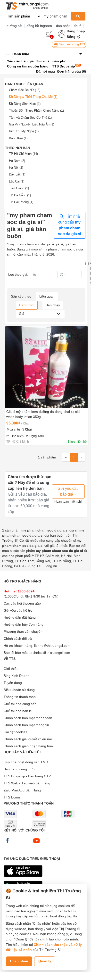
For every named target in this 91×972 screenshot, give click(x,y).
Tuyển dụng (13, 683)
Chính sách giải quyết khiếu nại (28, 739)
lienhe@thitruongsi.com (52, 646)
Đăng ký (73, 37)
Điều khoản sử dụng (19, 690)
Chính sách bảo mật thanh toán (28, 718)
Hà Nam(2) (17, 161)
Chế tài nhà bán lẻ (18, 711)
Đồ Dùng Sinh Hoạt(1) (25, 104)
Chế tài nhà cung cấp (20, 704)
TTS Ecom (12, 797)
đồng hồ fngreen (39, 26)
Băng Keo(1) (18, 138)
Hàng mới (26, 305)
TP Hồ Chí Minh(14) (23, 154)
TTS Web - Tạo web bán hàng (27, 783)
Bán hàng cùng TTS (71, 44)
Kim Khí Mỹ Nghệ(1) (24, 131)
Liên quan (47, 296)
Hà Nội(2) (16, 167)
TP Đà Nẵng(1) (20, 195)
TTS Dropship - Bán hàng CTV (27, 776)
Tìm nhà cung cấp (69, 225)
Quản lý (44, 961)
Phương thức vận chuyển (23, 631)
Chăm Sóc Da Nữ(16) (24, 90)
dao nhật (63, 26)
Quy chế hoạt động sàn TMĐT (27, 762)
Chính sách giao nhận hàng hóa (28, 746)
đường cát (14, 26)
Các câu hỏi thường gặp (22, 603)
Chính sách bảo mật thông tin (26, 725)
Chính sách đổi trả (18, 638)
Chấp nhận (19, 961)
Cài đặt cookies (15, 732)
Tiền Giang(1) (19, 188)
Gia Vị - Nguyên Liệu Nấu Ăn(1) (31, 124)
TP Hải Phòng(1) (21, 202)
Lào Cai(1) (16, 181)
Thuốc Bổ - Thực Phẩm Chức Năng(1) (36, 110)
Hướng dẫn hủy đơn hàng (23, 624)
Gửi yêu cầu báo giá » (68, 491)
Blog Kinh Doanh (16, 676)
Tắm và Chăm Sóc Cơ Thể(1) (30, 117)
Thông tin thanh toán (20, 697)
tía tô (78, 26)
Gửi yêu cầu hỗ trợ (18, 610)
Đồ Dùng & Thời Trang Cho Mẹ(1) (33, 97)
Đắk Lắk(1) (17, 174)
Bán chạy (53, 305)
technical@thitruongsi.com (50, 653)
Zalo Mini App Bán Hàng (22, 790)
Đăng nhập (76, 31)
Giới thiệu (11, 669)
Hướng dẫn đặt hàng (20, 617)
